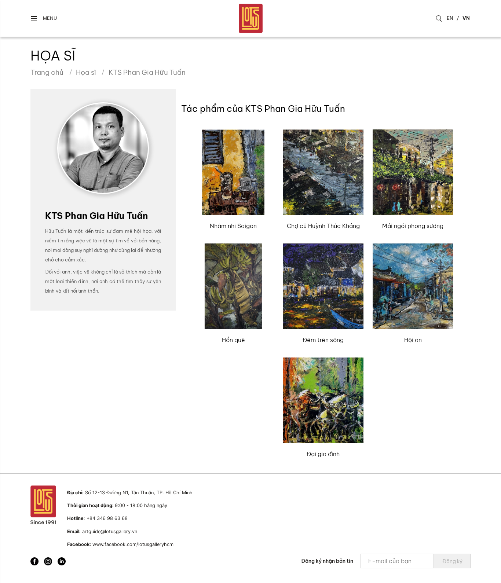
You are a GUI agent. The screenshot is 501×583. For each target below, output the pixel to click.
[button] (43, 18)
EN (450, 18)
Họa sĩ (86, 72)
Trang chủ (46, 72)
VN (466, 18)
